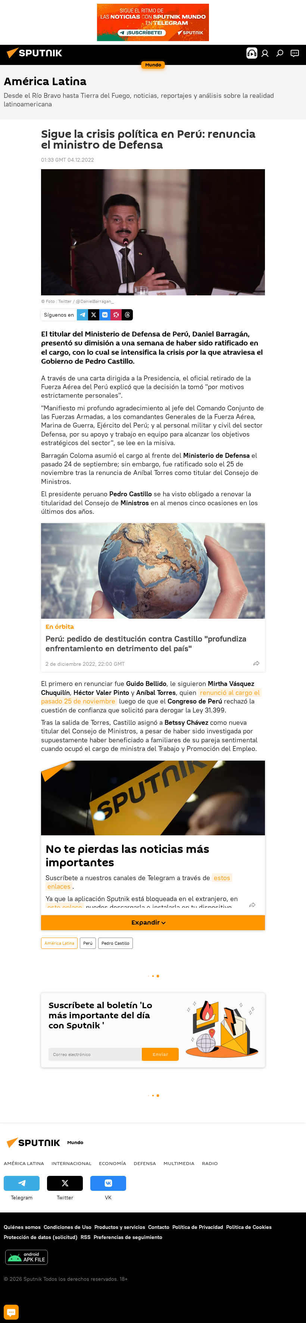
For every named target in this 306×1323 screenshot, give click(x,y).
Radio (210, 1163)
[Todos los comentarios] (11, 1312)
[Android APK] (26, 1258)
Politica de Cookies (249, 1227)
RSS (86, 1237)
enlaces (59, 886)
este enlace (64, 907)
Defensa (145, 1163)
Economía (112, 1163)
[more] (256, 663)
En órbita (60, 626)
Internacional (71, 1163)
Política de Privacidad (197, 1227)
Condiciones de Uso (67, 1227)
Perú (88, 943)
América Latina (59, 943)
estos (222, 877)
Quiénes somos (22, 1227)
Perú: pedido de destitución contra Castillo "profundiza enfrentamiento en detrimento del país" (146, 643)
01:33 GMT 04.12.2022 (67, 159)
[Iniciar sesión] (264, 53)
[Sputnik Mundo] (36, 59)
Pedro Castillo (115, 943)
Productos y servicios (119, 1227)
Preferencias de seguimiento (128, 1237)
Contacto (158, 1227)
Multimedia (178, 1163)
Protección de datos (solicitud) (41, 1237)
